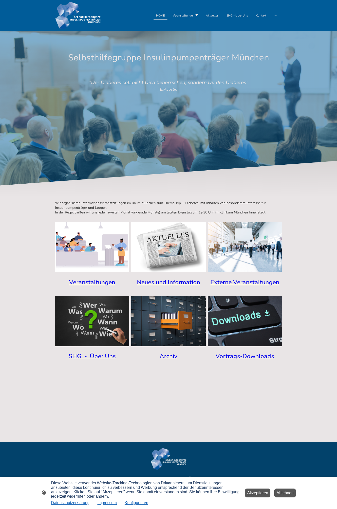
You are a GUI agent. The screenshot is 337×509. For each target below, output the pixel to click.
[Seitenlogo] (78, 15)
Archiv (168, 356)
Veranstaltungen (92, 282)
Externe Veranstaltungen (244, 282)
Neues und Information (168, 282)
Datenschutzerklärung (70, 503)
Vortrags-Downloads (245, 356)
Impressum (107, 503)
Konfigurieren (136, 503)
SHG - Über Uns (92, 356)
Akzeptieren (257, 493)
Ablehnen (285, 493)
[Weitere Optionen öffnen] (275, 15)
